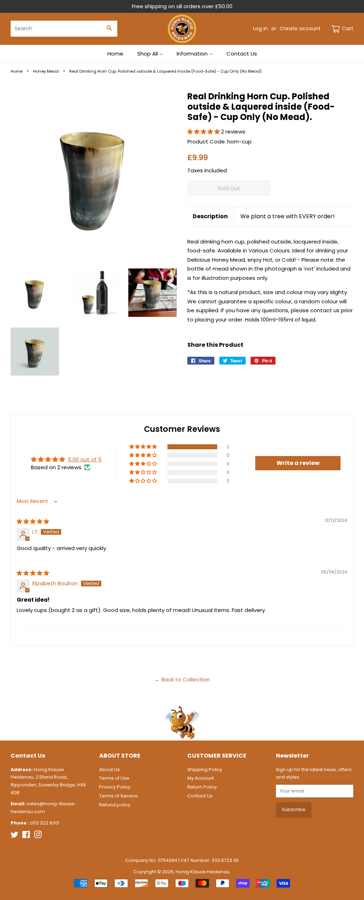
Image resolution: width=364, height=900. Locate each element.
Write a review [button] (298, 463)
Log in (260, 28)
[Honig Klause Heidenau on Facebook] (26, 836)
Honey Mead (46, 71)
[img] (33, 521)
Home (115, 53)
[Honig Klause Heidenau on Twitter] (14, 836)
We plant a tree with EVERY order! (287, 216)
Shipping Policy (204, 769)
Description (210, 216)
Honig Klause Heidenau (203, 872)
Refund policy (114, 805)
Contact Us (241, 53)
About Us (109, 769)
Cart (347, 28)
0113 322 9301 (44, 823)
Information (193, 53)
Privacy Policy (114, 787)
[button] (204, 131)
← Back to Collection (182, 679)
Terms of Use (114, 778)
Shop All (148, 53)
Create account (300, 28)
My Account (200, 778)
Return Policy (202, 787)
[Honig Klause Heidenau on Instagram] (38, 836)
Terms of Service (118, 796)
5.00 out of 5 (85, 459)
